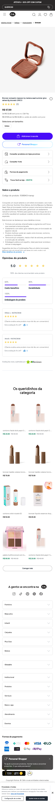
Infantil (7, 623)
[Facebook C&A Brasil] (41, 594)
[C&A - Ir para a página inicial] (12, 14)
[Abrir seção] (32, 604)
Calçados (8, 632)
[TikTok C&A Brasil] (20, 594)
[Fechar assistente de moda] (50, 759)
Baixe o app (9, 705)
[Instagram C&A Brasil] (14, 594)
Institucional (9, 677)
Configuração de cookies (13, 798)
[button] (34, 14)
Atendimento (10, 714)
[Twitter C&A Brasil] (34, 594)
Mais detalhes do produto (13, 252)
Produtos (8, 686)
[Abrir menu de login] (39, 14)
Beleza (7, 651)
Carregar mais (27, 568)
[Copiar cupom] (48, 7)
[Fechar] (52, 793)
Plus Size (8, 642)
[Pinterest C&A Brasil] (27, 594)
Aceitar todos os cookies (37, 798)
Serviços (8, 696)
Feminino (8, 605)
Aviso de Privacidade (17, 794)
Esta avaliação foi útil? (13, 325)
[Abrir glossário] (31, 664)
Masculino (9, 614)
